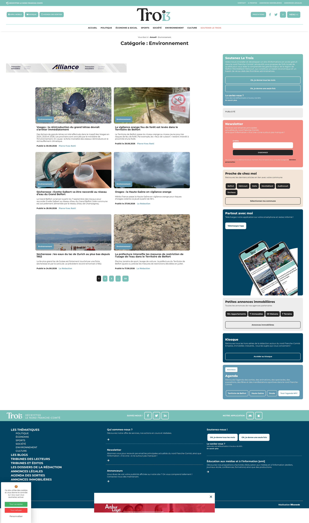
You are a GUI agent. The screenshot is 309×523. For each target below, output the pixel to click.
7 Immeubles (256, 314)
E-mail (236, 141)
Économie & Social (126, 28)
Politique (106, 28)
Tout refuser (16, 510)
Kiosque (18, 483)
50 (126, 278)
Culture (192, 28)
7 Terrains (287, 314)
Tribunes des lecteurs (30, 459)
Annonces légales (293, 3)
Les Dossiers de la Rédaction (36, 467)
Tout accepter (16, 504)
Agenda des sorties (28, 475)
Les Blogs (19, 454)
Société (157, 28)
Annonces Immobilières (270, 3)
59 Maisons (272, 314)
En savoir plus (231, 100)
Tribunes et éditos (27, 463)
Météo (16, 487)
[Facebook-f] (270, 14)
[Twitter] (276, 14)
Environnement (174, 28)
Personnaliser (16, 516)
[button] (210, 496)
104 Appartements (236, 314)
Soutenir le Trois (211, 28)
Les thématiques (25, 429)
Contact (242, 3)
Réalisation (289, 505)
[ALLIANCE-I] (66, 82)
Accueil (92, 28)
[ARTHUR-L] (154, 508)
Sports (145, 28)
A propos (252, 3)
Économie (22, 436)
